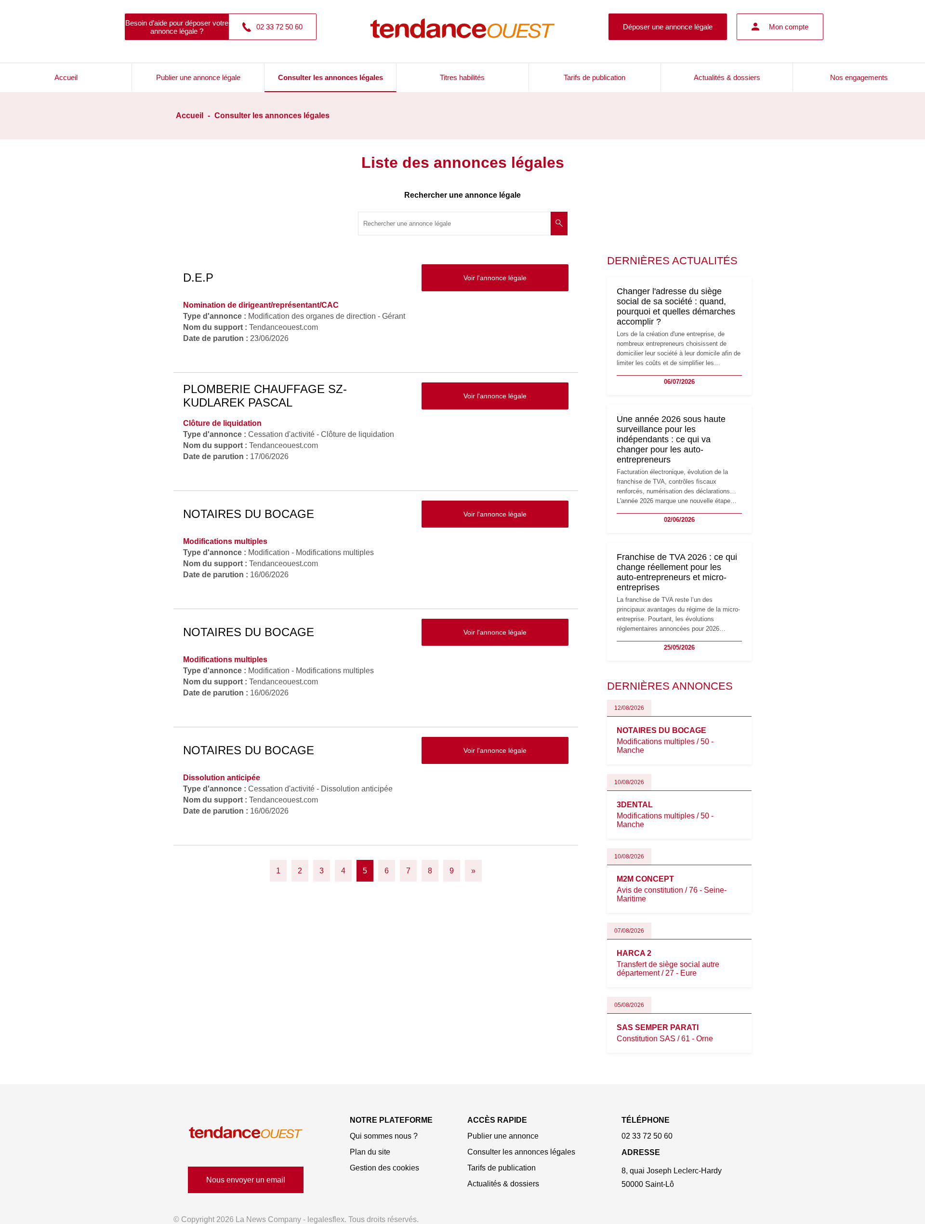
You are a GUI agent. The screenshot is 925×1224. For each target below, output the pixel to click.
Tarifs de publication (594, 77)
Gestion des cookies (384, 1168)
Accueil (66, 77)
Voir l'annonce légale (495, 278)
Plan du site (370, 1152)
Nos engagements (859, 77)
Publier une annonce (503, 1136)
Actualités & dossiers (727, 77)
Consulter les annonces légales (330, 77)
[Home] (246, 1132)
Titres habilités (462, 77)
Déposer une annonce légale (668, 27)
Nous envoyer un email (245, 1180)
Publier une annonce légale (198, 77)
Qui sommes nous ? (384, 1136)
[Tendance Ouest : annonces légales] (462, 26)
